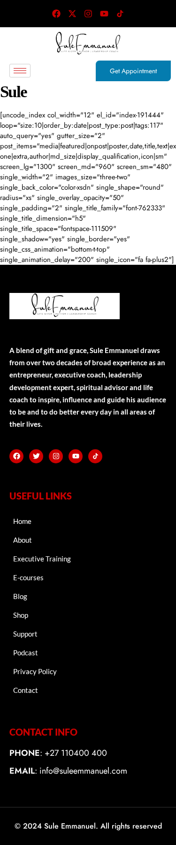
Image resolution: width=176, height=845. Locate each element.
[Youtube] (104, 13)
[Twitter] (36, 456)
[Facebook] (56, 13)
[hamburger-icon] (20, 70)
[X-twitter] (72, 13)
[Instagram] (88, 13)
